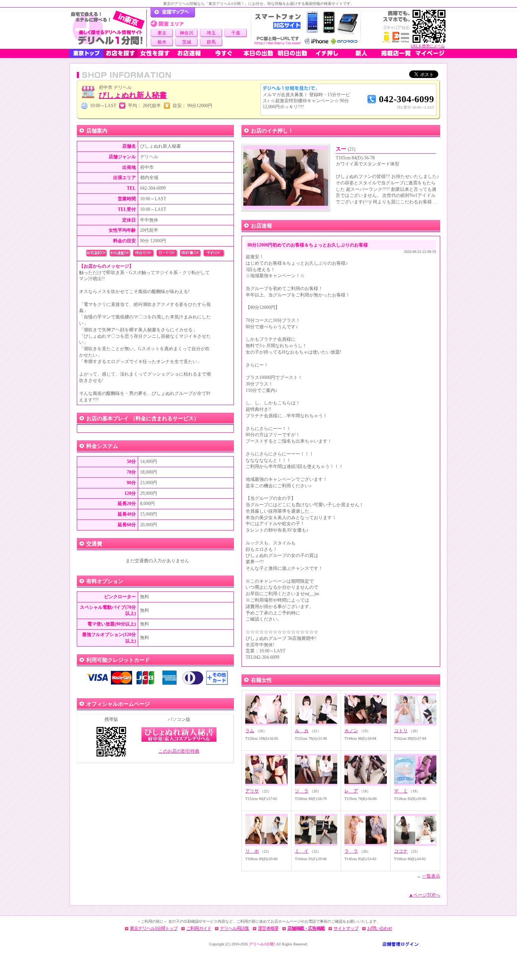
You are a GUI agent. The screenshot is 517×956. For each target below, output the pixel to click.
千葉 (235, 33)
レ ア (351, 791)
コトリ (401, 730)
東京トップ (86, 53)
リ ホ (252, 851)
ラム (249, 730)
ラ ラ (351, 851)
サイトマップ (345, 928)
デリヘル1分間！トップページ (173, 12)
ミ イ (301, 851)
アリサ (252, 791)
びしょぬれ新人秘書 (133, 95)
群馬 (211, 42)
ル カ (301, 730)
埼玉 (211, 33)
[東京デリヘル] (107, 28)
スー (345, 149)
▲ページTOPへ (424, 895)
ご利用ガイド (198, 928)
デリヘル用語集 (234, 928)
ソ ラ (301, 791)
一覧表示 (431, 876)
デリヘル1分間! (262, 944)
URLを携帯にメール (428, 46)
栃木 (162, 42)
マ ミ (401, 791)
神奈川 (186, 33)
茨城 (186, 42)
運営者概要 (268, 928)
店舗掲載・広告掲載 (306, 928)
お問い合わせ (379, 928)
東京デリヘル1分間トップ (154, 928)
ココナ (401, 851)
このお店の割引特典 (179, 751)
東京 (162, 33)
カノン (351, 730)
